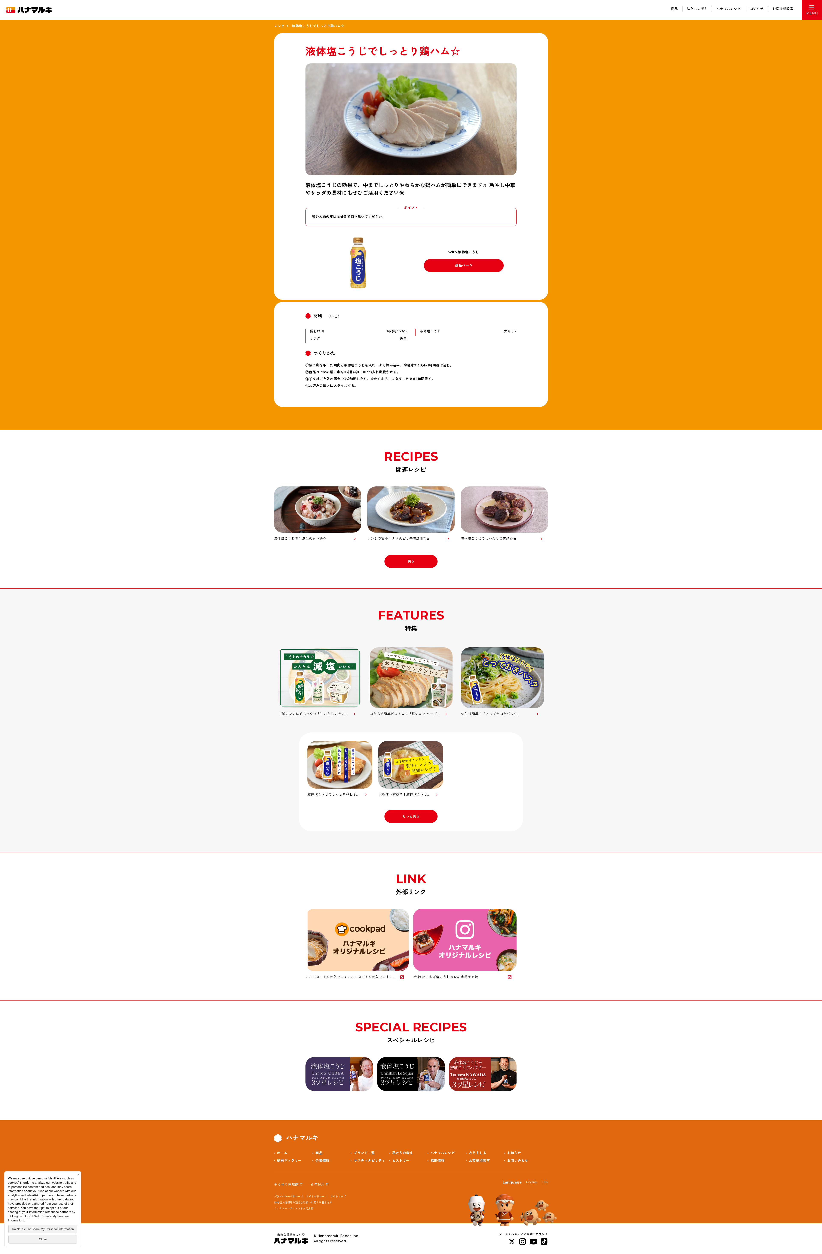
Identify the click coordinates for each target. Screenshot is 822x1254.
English (531, 1182)
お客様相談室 (782, 9)
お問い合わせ (517, 1161)
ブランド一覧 (364, 1153)
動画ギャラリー (289, 1161)
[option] (319, 682)
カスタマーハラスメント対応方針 (294, 1208)
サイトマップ (338, 1196)
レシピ (279, 26)
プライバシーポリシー (287, 1196)
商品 (674, 9)
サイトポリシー (315, 1196)
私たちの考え (697, 9)
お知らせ (757, 9)
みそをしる (477, 1153)
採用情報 (437, 1161)
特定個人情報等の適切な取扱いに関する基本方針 (303, 1202)
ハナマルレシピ (728, 9)
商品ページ (464, 265)
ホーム (282, 1153)
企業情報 (322, 1161)
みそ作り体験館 (286, 1184)
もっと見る (411, 816)
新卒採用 (318, 1184)
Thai (545, 1182)
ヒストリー (401, 1161)
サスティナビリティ (369, 1161)
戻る (411, 561)
